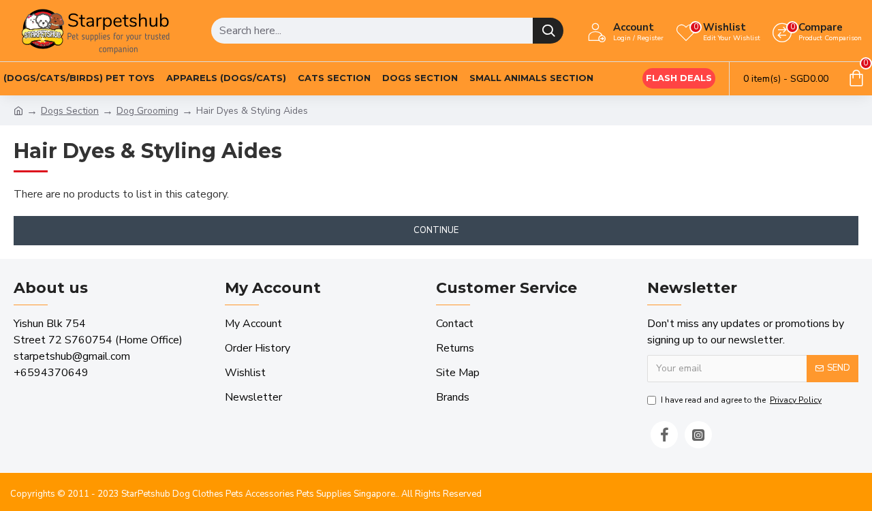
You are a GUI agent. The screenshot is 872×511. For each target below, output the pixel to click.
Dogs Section (70, 110)
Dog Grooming (147, 110)
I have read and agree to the (741, 399)
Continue (436, 230)
